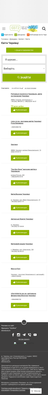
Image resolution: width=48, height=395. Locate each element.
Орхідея (14, 144)
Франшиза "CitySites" (9, 328)
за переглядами (30, 88)
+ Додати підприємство (24, 50)
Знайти (25, 77)
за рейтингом (16, 88)
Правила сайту (26, 388)
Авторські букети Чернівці (22, 219)
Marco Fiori (15, 269)
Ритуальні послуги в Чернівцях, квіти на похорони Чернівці (26, 95)
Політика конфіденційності (11, 388)
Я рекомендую (21, 110)
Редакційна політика (17, 390)
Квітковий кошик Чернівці (22, 244)
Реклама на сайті (7, 326)
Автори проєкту (24, 339)
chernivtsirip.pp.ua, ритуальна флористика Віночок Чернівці (23, 295)
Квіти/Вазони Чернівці (20, 194)
